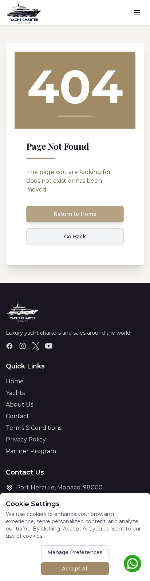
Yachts (15, 393)
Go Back (75, 236)
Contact (17, 416)
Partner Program (31, 451)
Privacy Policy (26, 439)
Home (15, 381)
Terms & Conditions (34, 427)
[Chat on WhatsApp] (132, 563)
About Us (19, 404)
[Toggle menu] (137, 12)
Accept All (75, 568)
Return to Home (75, 214)
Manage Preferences (75, 552)
